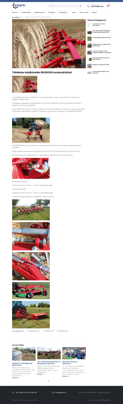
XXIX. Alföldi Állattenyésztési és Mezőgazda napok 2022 (49, 363)
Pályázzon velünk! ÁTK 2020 (100, 64)
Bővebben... (15, 377)
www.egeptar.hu (18, 331)
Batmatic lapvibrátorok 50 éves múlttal (100, 58)
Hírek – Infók (84, 12)
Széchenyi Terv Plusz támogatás (98, 24)
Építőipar (52, 12)
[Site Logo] (19, 6)
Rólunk (94, 12)
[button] (48, 381)
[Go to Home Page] (12, 17)
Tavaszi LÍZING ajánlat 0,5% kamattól (100, 72)
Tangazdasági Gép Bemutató (101, 37)
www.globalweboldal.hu (104, 400)
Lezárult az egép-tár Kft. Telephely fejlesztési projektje (101, 51)
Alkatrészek (63, 12)
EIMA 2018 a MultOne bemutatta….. (69, 363)
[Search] (80, 6)
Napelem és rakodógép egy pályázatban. (22, 364)
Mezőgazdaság (39, 12)
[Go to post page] (24, 354)
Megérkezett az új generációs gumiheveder (101, 45)
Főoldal (15, 12)
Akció (74, 12)
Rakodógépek (26, 12)
